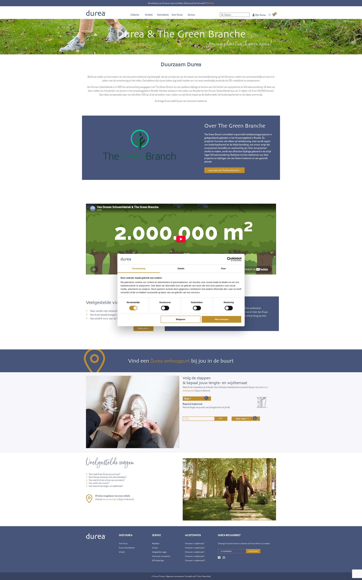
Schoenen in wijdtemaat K (194, 556)
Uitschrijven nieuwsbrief (161, 556)
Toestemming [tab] (138, 268)
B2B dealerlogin (158, 560)
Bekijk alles (142, 328)
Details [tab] (181, 268)
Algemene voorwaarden (175, 576)
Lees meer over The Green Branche (223, 170)
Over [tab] (223, 268)
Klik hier (210, 3)
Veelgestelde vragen (159, 552)
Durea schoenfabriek (126, 547)
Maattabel (155, 543)
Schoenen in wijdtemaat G (195, 547)
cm (220, 418)
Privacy (162, 576)
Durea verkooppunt (170, 360)
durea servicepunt (110, 499)
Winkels (122, 552)
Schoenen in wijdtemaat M (195, 560)
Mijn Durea (260, 14)
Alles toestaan (222, 319)
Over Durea (123, 543)
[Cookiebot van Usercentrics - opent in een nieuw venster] (229, 259)
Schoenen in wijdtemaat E (194, 543)
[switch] (165, 308)
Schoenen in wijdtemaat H (195, 552)
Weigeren (180, 319)
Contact (155, 547)
